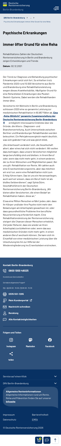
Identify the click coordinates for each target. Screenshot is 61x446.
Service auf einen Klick (15, 376)
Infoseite (10, 401)
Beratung (13, 313)
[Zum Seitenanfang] (55, 440)
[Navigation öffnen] (56, 9)
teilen (11, 360)
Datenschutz (9, 419)
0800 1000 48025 (19, 270)
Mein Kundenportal (18, 300)
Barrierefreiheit (40, 414)
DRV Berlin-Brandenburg (16, 383)
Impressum (9, 414)
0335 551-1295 (16, 293)
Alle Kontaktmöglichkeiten (23, 319)
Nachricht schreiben (19, 306)
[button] (46, 440)
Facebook (49, 346)
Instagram (11, 346)
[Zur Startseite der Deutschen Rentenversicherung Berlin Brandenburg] (16, 6)
